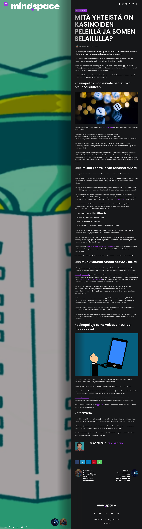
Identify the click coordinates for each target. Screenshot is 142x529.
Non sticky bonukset (82, 275)
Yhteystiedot (106, 523)
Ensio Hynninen (84, 46)
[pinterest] (22, 527)
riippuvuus (99, 405)
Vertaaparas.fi (120, 199)
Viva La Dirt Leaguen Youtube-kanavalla (101, 247)
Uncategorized (80, 10)
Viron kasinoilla (107, 127)
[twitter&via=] (13, 527)
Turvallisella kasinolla (82, 398)
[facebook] (9, 527)
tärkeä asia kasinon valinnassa (91, 279)
